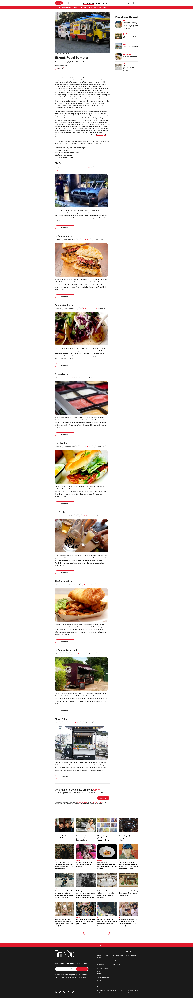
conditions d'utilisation (82, 802)
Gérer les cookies (101, 981)
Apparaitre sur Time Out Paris (118, 956)
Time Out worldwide (131, 955)
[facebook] (64, 992)
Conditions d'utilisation (103, 977)
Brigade (76, 131)
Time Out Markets (101, 3)
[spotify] (73, 992)
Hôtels (90, 7)
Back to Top (98, 945)
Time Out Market (116, 964)
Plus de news (96, 933)
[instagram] (56, 992)
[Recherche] (129, 3)
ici (72, 155)
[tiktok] (60, 992)
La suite (57, 221)
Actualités (58, 7)
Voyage (85, 7)
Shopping (105, 7)
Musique (99, 7)
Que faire (75, 7)
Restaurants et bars (66, 7)
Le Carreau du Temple (63, 148)
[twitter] (68, 992)
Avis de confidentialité (103, 968)
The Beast (99, 135)
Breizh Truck (102, 126)
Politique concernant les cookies (103, 972)
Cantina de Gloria (76, 129)
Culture (80, 7)
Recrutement (100, 964)
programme (66, 107)
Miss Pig (102, 129)
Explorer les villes (88, 3)
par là (99, 143)
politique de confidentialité (97, 802)
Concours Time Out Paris (64, 157)
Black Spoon (77, 126)
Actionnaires (100, 961)
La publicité (115, 961)
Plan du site (100, 986)
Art (95, 7)
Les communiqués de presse (102, 956)
